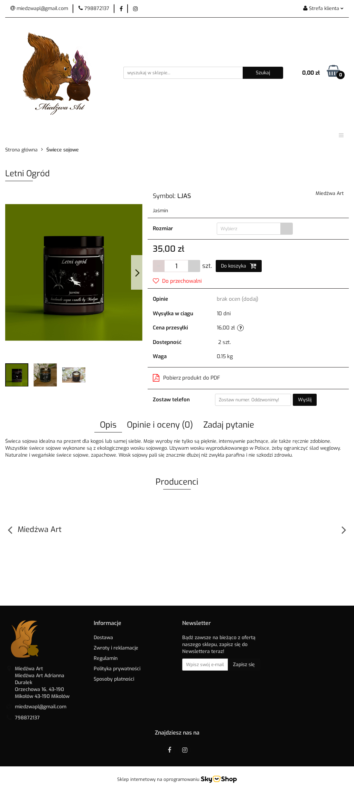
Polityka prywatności (117, 668)
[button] (107, 623)
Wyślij (304, 399)
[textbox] (249, 228)
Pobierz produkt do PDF (191, 377)
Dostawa (103, 637)
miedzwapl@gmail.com (40, 706)
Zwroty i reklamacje (116, 648)
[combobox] (255, 229)
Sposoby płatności (114, 679)
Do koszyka (234, 266)
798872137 (27, 718)
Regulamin (106, 658)
